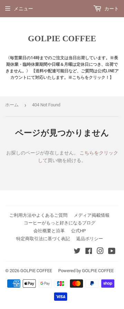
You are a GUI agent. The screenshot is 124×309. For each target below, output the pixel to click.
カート (111, 8)
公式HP (78, 230)
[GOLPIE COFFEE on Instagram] (100, 252)
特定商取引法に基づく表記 (43, 238)
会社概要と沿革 (49, 230)
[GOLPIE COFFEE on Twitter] (77, 252)
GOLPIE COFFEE (62, 38)
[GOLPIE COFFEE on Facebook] (88, 252)
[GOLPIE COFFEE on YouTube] (111, 252)
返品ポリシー (89, 238)
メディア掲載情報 (92, 215)
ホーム (12, 104)
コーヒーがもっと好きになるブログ (59, 222)
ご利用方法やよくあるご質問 (38, 215)
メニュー (23, 8)
